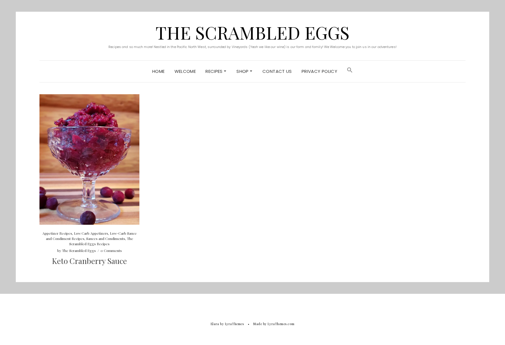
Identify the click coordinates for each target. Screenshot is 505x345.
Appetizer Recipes (57, 233)
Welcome (185, 71)
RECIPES (214, 71)
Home (158, 71)
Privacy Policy (319, 71)
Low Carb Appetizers (91, 233)
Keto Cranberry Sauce (89, 261)
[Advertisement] (416, 135)
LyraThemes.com (281, 324)
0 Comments (111, 250)
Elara (215, 324)
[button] (350, 71)
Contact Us (277, 71)
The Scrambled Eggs (252, 32)
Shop (243, 71)
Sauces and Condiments (105, 238)
